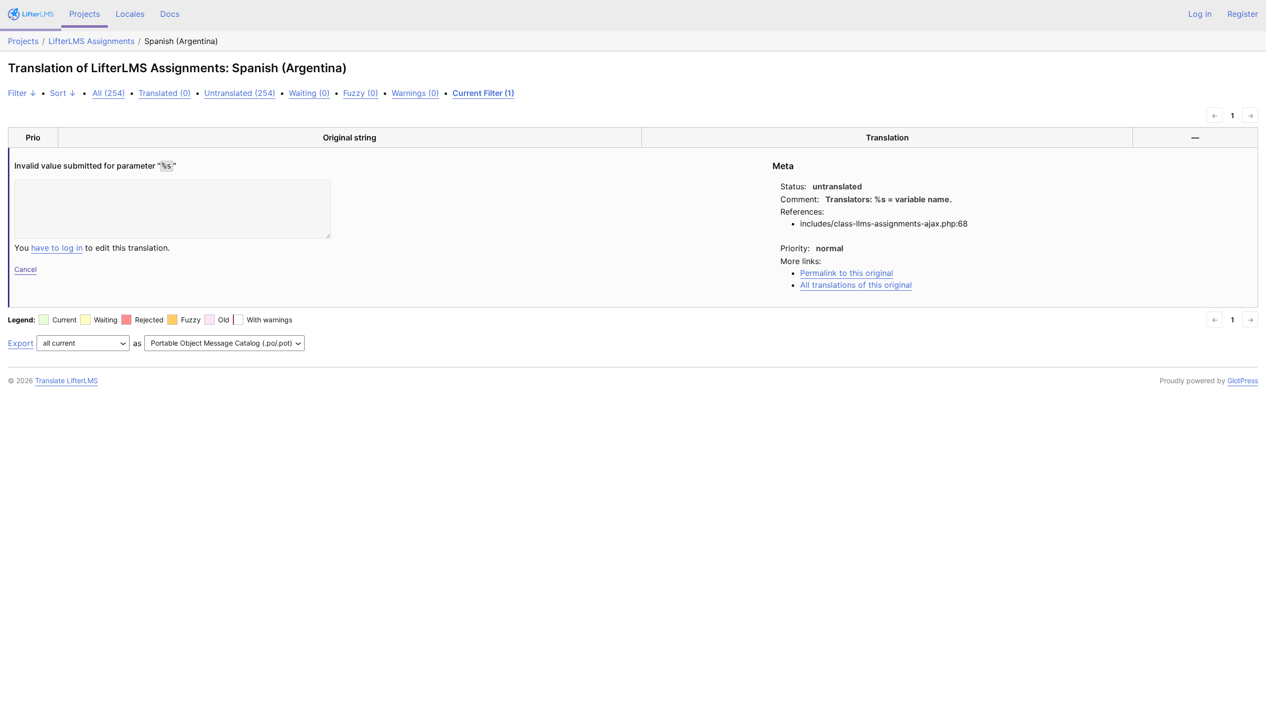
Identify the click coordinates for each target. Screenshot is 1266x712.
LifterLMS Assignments (91, 41)
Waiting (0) (309, 93)
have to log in (57, 248)
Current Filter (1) (483, 93)
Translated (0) (164, 93)
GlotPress (1242, 380)
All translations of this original (856, 285)
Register (1242, 14)
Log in (1200, 14)
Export (21, 343)
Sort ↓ (63, 93)
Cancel (25, 269)
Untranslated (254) (239, 93)
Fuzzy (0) (360, 93)
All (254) (108, 93)
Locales (130, 14)
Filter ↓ (22, 93)
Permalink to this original (846, 273)
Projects (84, 14)
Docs (170, 14)
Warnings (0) (415, 93)
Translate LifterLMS (66, 380)
